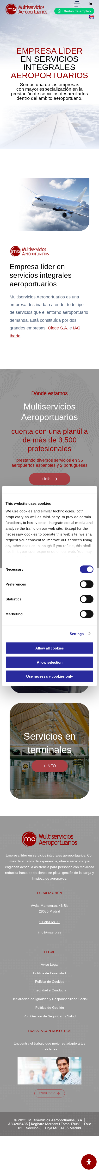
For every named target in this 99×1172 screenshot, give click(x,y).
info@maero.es (49, 932)
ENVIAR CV (47, 1093)
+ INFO (49, 766)
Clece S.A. (58, 328)
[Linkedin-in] (90, 4)
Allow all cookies (49, 648)
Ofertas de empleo (76, 11)
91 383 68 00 (49, 922)
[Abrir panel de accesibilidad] (89, 1162)
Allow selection (49, 662)
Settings (77, 633)
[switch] (86, 584)
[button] (76, 4)
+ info (45, 479)
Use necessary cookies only (49, 676)
